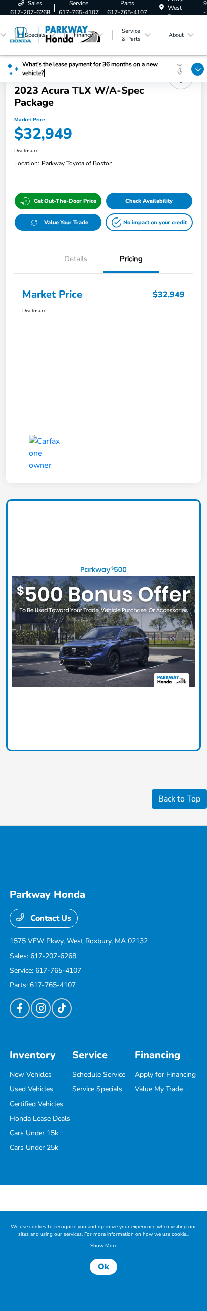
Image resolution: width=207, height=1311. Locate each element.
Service (90, 1055)
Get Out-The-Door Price (65, 201)
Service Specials (97, 1089)
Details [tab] (75, 259)
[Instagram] (41, 1008)
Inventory (33, 1055)
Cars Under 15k (34, 1133)
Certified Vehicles (36, 1104)
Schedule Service (98, 1074)
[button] (149, 222)
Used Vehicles (31, 1089)
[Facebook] (20, 1008)
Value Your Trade (66, 222)
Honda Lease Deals (40, 1118)
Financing (157, 1055)
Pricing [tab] (131, 259)
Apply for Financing (165, 1074)
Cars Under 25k (34, 1147)
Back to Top (179, 799)
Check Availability (149, 201)
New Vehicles (31, 1074)
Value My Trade (159, 1089)
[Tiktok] (62, 1008)
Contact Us (49, 918)
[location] (161, 8)
